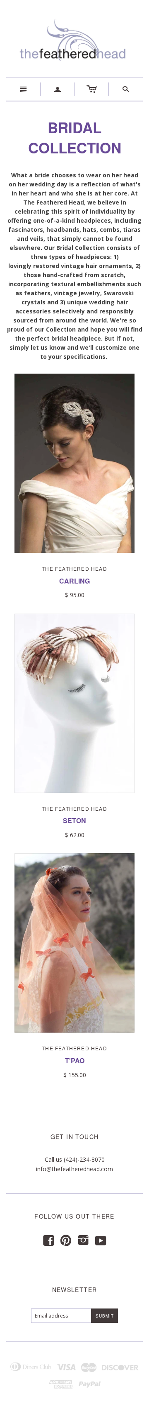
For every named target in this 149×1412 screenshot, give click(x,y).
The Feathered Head (74, 568)
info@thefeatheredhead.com (74, 1169)
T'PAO (74, 1060)
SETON (74, 820)
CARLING (74, 581)
